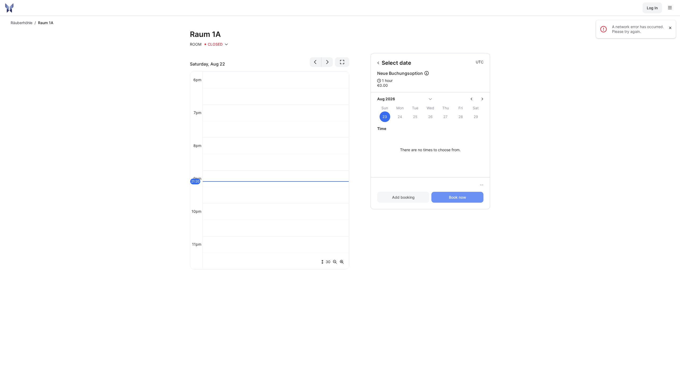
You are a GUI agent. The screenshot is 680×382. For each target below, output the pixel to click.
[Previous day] (315, 62)
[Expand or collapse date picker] (430, 99)
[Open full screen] (342, 62)
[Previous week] (473, 99)
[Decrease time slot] (336, 261)
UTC (479, 62)
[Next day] (327, 62)
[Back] (378, 62)
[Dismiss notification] (670, 27)
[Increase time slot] (341, 261)
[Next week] (480, 99)
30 (327, 261)
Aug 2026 (386, 99)
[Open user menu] (670, 8)
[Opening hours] (226, 44)
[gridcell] (384, 116)
